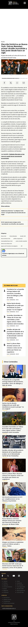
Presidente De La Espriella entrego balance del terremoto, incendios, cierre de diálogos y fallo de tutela (15, 294)
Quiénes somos (7, 599)
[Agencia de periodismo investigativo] (14, 3)
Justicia (5, 581)
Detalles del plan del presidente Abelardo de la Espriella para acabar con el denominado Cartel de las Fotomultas (15, 335)
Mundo (3, 41)
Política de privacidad (8, 603)
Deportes (5, 585)
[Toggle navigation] (27, 1)
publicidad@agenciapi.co (9, 608)
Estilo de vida (20, 592)
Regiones (5, 590)
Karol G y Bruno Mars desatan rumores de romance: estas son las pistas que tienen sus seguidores (14, 349)
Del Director (6, 597)
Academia (19, 583)
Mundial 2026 (20, 588)
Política (5, 583)
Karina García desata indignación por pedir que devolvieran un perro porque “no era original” (15, 307)
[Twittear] (10, 83)
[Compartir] (4, 83)
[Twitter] (9, 576)
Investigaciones (21, 587)
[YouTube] (15, 576)
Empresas (5, 592)
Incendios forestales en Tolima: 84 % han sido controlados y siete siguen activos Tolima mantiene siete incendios (15, 321)
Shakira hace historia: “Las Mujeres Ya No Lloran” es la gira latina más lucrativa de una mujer (13, 212)
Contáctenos (6, 601)
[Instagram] (20, 576)
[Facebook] (4, 576)
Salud (18, 581)
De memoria (20, 585)
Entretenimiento (7, 587)
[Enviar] (17, 83)
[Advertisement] (14, 26)
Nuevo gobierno (21, 590)
